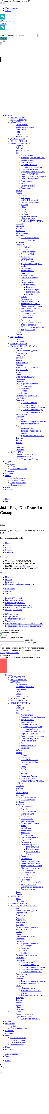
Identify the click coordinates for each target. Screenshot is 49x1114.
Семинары (10, 589)
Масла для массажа (13, 610)
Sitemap (8, 550)
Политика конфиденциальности (19, 584)
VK (1, 573)
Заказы (8, 10)
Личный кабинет (12, 8)
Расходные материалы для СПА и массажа (24, 623)
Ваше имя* (29, 640)
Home (7, 543)
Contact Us (10, 552)
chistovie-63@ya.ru (22, 566)
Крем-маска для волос (15, 602)
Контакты (9, 582)
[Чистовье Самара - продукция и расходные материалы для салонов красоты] (5, 24)
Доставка (9, 593)
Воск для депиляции (14, 600)
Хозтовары (10, 621)
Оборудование (11, 614)
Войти (8, 1061)
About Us (9, 545)
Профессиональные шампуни (18, 605)
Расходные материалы (15, 619)
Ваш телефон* (31, 642)
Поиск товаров (6, 35)
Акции (8, 591)
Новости (9, 577)
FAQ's (8, 548)
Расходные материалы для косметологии (23, 626)
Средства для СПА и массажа (18, 607)
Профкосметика (12, 616)
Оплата (8, 579)
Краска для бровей (13, 598)
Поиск (3, 38)
